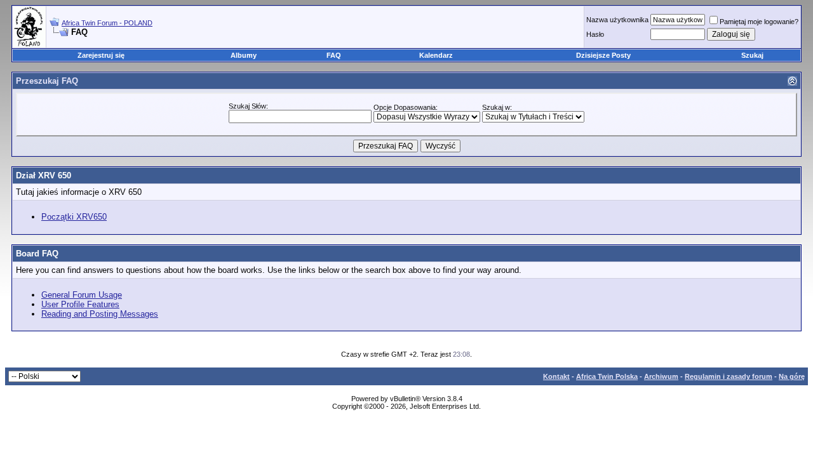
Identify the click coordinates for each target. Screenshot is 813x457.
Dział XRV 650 (43, 175)
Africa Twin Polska (607, 376)
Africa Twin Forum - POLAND (107, 23)
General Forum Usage (81, 295)
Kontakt (556, 376)
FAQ (333, 55)
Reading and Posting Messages (99, 314)
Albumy (244, 55)
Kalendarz (436, 55)
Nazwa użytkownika (617, 19)
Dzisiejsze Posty (603, 55)
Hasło (595, 34)
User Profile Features (80, 304)
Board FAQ (37, 253)
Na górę (792, 376)
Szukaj (752, 55)
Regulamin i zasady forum (728, 376)
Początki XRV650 (74, 217)
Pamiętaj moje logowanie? (759, 21)
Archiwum (661, 376)
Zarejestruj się (100, 55)
